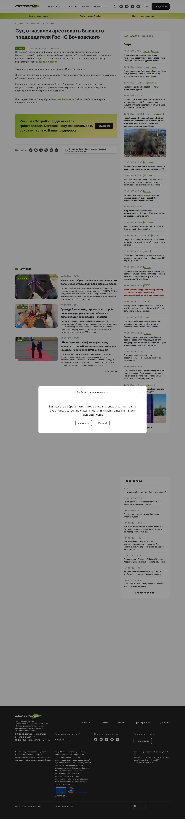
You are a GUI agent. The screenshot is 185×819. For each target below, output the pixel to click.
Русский (102, 423)
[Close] (139, 392)
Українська (83, 423)
